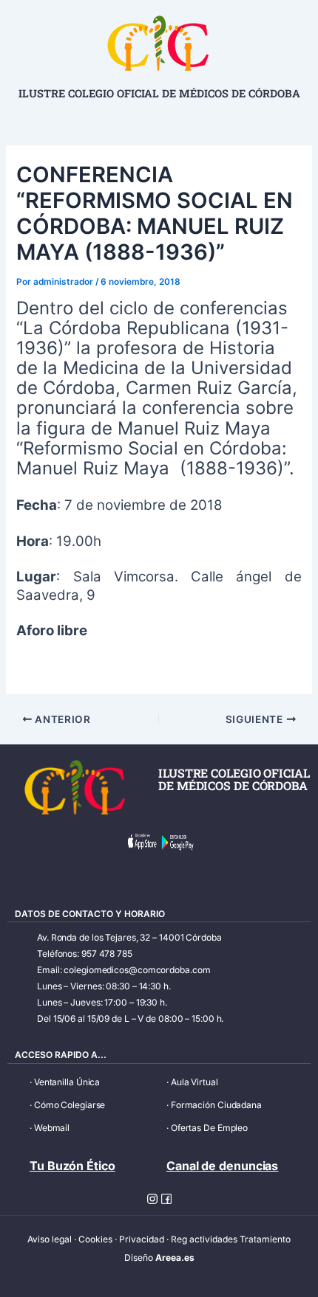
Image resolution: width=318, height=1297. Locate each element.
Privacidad (141, 1239)
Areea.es (174, 1257)
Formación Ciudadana (216, 1104)
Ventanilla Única (67, 1081)
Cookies (95, 1239)
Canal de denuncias (222, 1165)
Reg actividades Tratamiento (231, 1239)
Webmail (52, 1127)
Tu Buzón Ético (72, 1165)
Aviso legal (49, 1239)
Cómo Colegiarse (70, 1104)
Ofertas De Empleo (209, 1127)
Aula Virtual (194, 1081)
